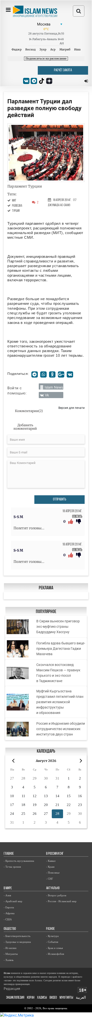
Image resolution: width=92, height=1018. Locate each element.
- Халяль (8, 960)
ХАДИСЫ (42, 998)
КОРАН (30, 998)
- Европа (9, 907)
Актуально (53, 888)
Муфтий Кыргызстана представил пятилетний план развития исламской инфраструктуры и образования (59, 702)
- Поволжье (53, 872)
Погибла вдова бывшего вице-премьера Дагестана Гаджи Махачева (60, 648)
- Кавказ (50, 860)
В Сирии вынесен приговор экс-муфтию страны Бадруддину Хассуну (58, 626)
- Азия (7, 895)
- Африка (9, 913)
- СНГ (49, 878)
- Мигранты (11, 953)
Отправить (59, 499)
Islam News (54, 387)
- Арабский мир (13, 901)
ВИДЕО (53, 998)
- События (52, 941)
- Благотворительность (17, 936)
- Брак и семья (54, 948)
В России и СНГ (55, 854)
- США (8, 919)
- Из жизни (10, 948)
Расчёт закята (63, 70)
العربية (81, 998)
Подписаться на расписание (46, 58)
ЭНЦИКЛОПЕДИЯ (15, 998)
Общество (10, 929)
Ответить (77, 516)
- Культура (52, 936)
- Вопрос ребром (56, 895)
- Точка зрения (12, 866)
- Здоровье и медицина (17, 941)
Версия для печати (71, 408)
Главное (9, 854)
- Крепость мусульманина (19, 860)
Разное (50, 929)
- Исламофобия (55, 953)
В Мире (8, 888)
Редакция (12, 988)
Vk (47, 395)
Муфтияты (66, 998)
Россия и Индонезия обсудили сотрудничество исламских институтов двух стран (60, 729)
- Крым (50, 866)
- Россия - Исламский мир (61, 901)
